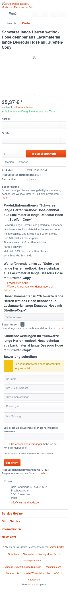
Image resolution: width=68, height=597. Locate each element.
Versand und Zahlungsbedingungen (23, 566)
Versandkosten (57, 546)
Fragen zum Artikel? (18, 283)
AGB (56, 573)
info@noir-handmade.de (25, 502)
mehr (5, 197)
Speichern (12, 462)
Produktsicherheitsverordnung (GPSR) (26, 469)
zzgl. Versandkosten (23, 106)
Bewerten (22, 162)
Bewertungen (10, 324)
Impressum (34, 579)
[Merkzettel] (44, 13)
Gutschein (13, 554)
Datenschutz (12, 573)
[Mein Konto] (53, 13)
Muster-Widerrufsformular (37, 573)
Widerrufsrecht (53, 566)
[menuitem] (9, 13)
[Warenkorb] (62, 13)
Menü (13, 13)
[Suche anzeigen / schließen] (35, 13)
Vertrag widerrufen (47, 554)
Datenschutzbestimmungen (27, 444)
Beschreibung (10, 186)
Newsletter (28, 554)
